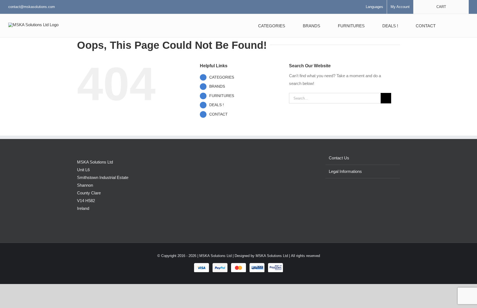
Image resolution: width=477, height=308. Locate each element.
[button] (455, 25)
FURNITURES (221, 95)
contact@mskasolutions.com (31, 7)
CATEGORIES (221, 77)
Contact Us (339, 158)
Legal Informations (345, 171)
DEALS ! (216, 105)
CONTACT (218, 114)
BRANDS (217, 86)
